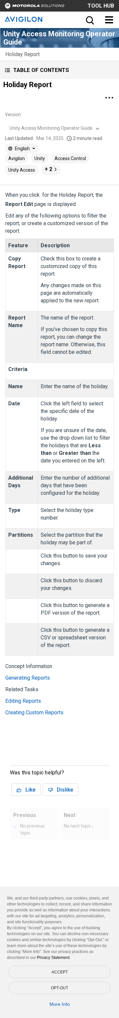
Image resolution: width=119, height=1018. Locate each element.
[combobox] (53, 128)
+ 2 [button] (48, 169)
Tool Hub (101, 6)
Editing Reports (23, 701)
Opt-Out (59, 988)
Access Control (70, 158)
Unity (39, 158)
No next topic (77, 826)
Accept (60, 972)
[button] (59, 70)
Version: (13, 114)
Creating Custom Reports (34, 712)
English (22, 148)
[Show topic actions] (109, 97)
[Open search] (89, 20)
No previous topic (32, 829)
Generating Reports (27, 678)
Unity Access (21, 170)
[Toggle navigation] (109, 20)
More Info (60, 1004)
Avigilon (16, 158)
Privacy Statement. (53, 957)
